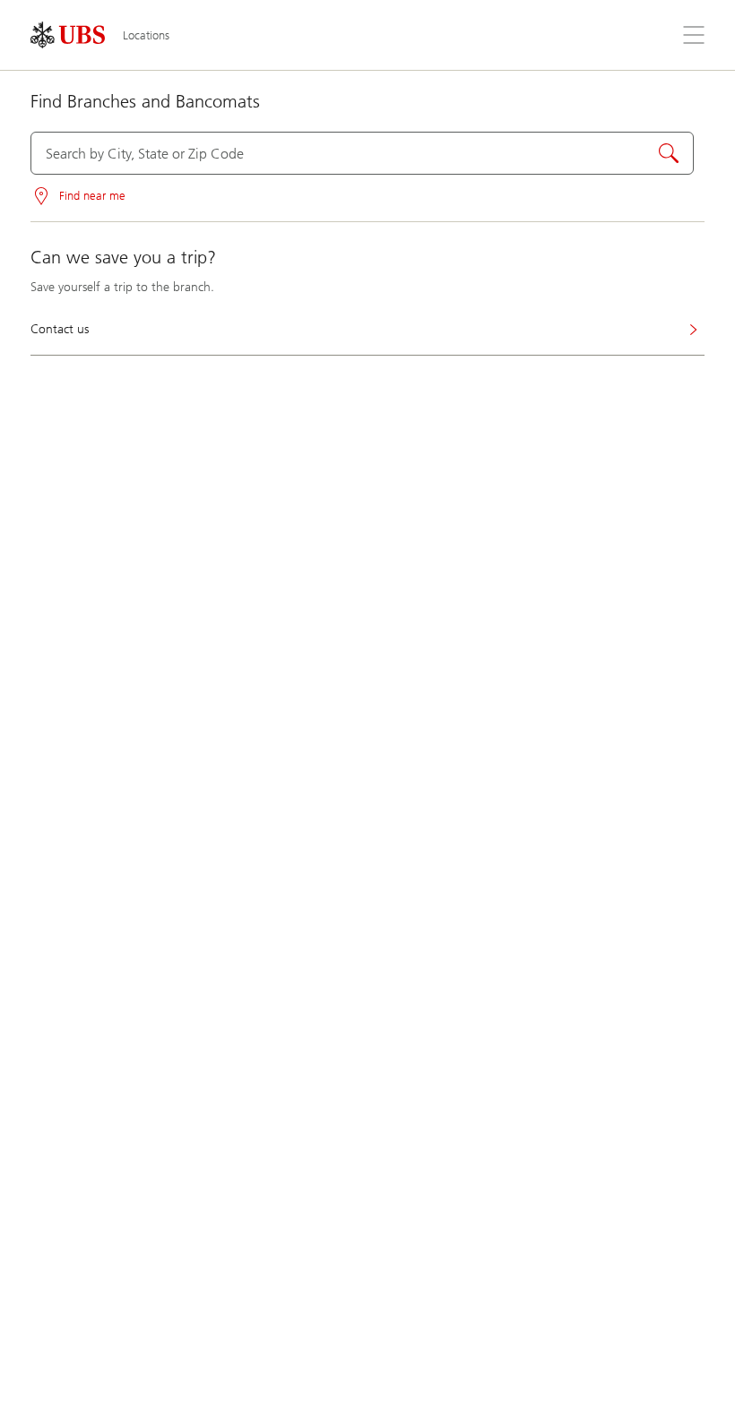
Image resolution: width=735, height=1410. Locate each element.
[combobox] (362, 153)
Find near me (92, 195)
